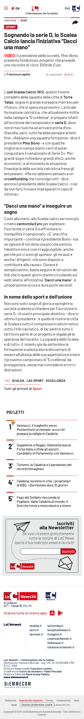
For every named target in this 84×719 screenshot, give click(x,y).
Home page (10, 20)
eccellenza (55, 380)
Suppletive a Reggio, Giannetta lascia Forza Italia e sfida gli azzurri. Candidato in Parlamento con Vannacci (45, 449)
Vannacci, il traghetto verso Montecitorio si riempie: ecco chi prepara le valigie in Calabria (41, 429)
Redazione (10, 700)
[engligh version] (13, 8)
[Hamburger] (6, 8)
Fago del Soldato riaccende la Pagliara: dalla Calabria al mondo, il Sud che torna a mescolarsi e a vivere (44, 501)
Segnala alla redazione (31, 700)
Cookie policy (63, 700)
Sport (23, 20)
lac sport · (36, 380)
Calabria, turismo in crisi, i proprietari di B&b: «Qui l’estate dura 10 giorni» (44, 483)
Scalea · (19, 380)
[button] (75, 22)
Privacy (49, 700)
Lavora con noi (62, 704)
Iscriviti (68, 551)
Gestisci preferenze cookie (37, 704)
